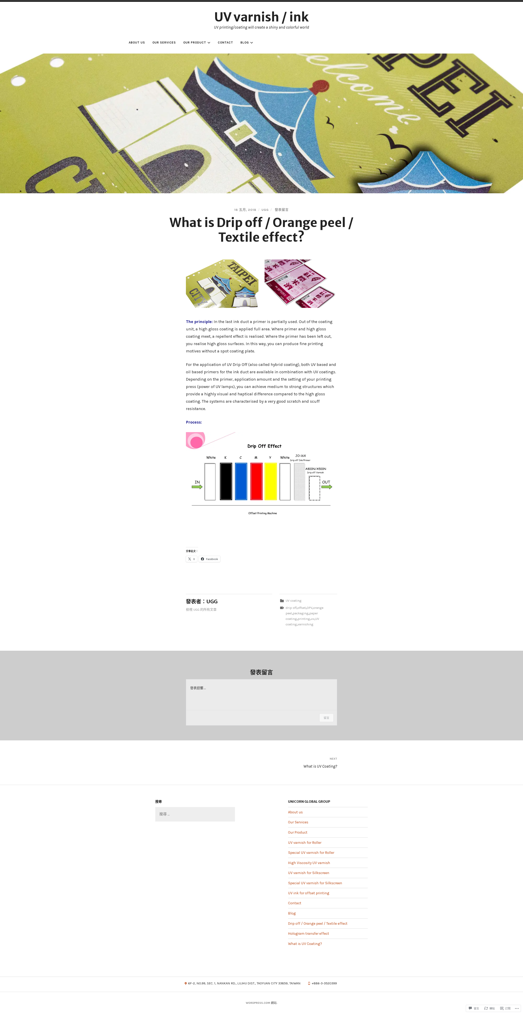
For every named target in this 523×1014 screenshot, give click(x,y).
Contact (225, 42)
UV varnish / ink (261, 17)
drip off (291, 608)
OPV (309, 608)
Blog (244, 42)
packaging (300, 613)
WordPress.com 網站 (261, 1003)
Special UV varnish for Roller (311, 852)
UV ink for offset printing (308, 893)
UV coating (294, 601)
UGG (265, 210)
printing (304, 619)
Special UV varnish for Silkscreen (315, 883)
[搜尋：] (195, 814)
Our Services (164, 42)
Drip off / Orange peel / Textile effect (318, 923)
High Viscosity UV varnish (309, 863)
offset (301, 608)
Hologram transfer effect (308, 933)
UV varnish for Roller (304, 842)
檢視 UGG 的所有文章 (201, 610)
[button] (222, 283)
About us (137, 42)
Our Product (194, 42)
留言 (326, 717)
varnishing (305, 624)
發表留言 (281, 210)
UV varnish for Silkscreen (308, 873)
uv (312, 619)
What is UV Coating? (320, 763)
